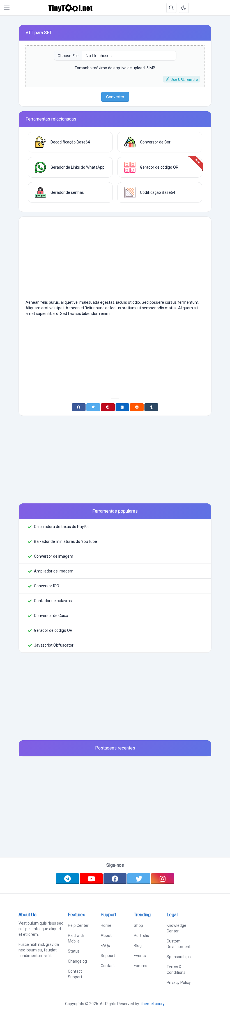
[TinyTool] (70, 8)
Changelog (77, 961)
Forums (140, 965)
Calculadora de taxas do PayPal (61, 526)
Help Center (78, 925)
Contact (108, 965)
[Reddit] (137, 407)
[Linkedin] (122, 407)
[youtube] (91, 878)
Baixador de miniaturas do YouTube (65, 541)
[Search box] (171, 8)
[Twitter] (93, 407)
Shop (138, 925)
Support (108, 955)
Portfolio (141, 935)
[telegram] (67, 878)
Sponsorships (179, 957)
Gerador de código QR (53, 630)
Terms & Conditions (176, 970)
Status (74, 951)
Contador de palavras (53, 600)
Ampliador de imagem (53, 571)
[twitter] (138, 878)
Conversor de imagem (53, 556)
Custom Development (178, 944)
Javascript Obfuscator (53, 645)
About (106, 935)
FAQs (105, 945)
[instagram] (162, 878)
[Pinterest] (108, 407)
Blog (138, 945)
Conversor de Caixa (51, 615)
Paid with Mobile (76, 938)
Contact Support (75, 974)
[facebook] (115, 878)
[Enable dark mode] (184, 8)
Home (106, 925)
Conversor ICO (46, 586)
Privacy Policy (179, 982)
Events (140, 955)
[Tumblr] (151, 407)
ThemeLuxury (152, 1003)
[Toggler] (6, 7)
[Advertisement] (115, 260)
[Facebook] (79, 407)
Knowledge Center (176, 928)
